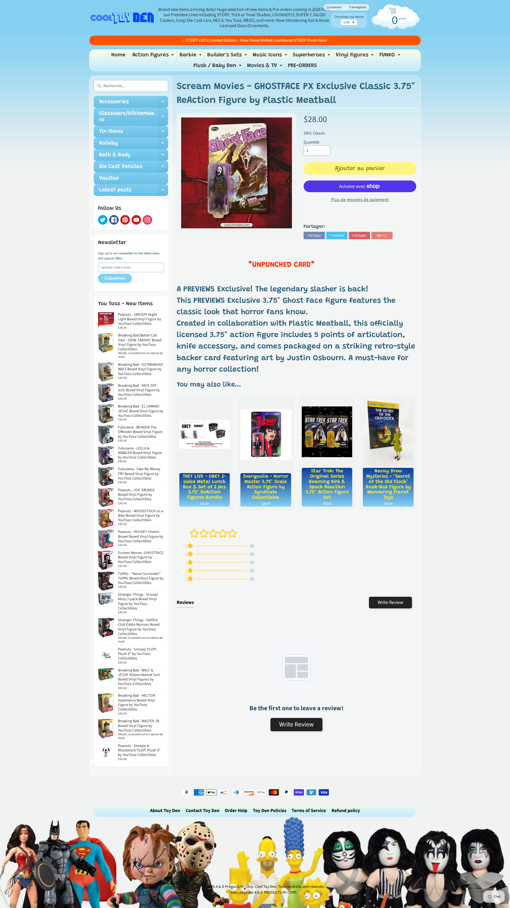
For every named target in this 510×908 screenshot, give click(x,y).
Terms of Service (309, 810)
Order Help (236, 810)
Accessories (133, 103)
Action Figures (153, 56)
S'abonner (114, 278)
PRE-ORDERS (302, 65)
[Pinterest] (125, 220)
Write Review (390, 602)
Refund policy (346, 810)
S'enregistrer (357, 7)
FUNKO (390, 56)
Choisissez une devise (349, 17)
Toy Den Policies (269, 810)
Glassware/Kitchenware (133, 117)
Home (118, 55)
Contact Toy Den (202, 810)
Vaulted (109, 178)
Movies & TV (265, 67)
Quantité (311, 142)
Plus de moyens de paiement (360, 200)
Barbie (191, 56)
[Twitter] (103, 220)
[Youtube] (136, 220)
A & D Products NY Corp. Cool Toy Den (246, 886)
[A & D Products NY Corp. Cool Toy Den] (122, 17)
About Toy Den (165, 810)
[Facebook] (114, 220)
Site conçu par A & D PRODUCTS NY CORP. (263, 892)
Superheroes (312, 56)
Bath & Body (133, 156)
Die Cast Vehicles (133, 168)
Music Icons (270, 56)
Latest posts (133, 191)
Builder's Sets (227, 56)
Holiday (133, 145)
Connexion (334, 7)
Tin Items (133, 133)
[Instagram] (147, 220)
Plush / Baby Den (218, 67)
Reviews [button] (185, 602)
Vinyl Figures (355, 56)
